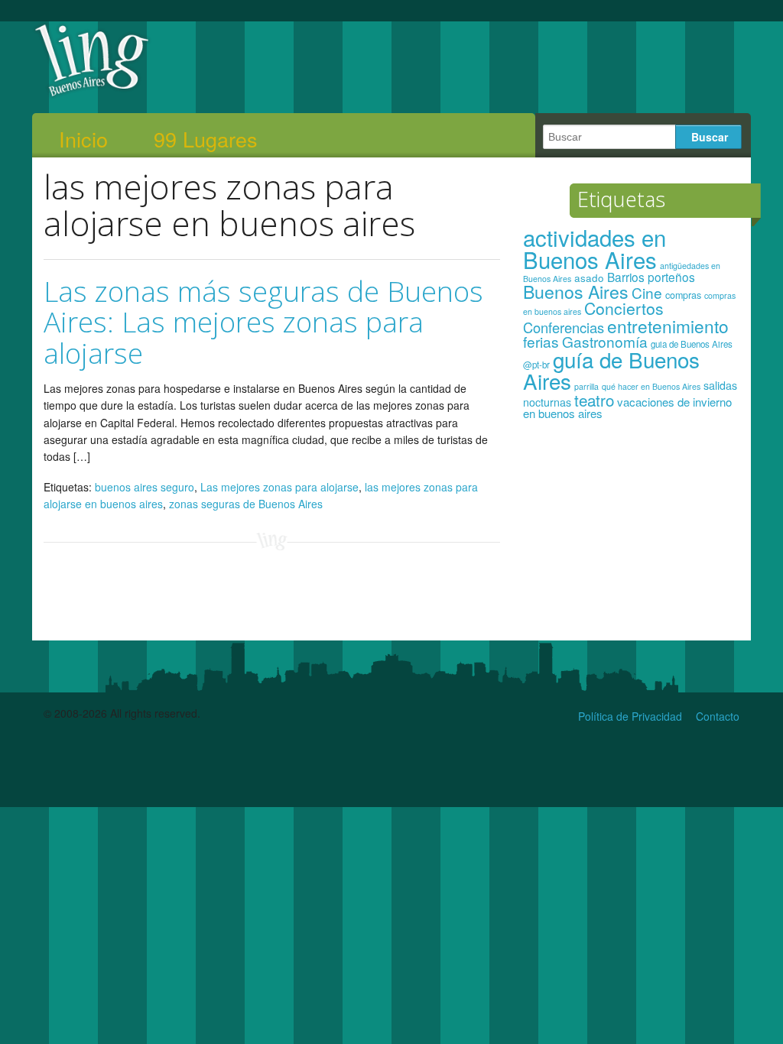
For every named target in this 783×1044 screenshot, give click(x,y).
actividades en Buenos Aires (594, 248)
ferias (541, 341)
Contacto (717, 716)
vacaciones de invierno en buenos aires (627, 408)
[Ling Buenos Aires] (92, 94)
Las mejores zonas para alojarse (279, 486)
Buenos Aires (576, 291)
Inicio (83, 139)
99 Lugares (206, 139)
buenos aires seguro (144, 486)
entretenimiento (668, 325)
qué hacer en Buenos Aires (651, 386)
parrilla (586, 386)
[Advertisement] (631, 537)
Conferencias (563, 327)
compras (683, 295)
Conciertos (624, 308)
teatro (594, 399)
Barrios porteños (651, 276)
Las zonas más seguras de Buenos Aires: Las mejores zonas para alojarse (263, 321)
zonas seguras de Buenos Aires (246, 503)
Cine (647, 292)
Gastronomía (605, 341)
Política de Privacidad (630, 716)
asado (589, 278)
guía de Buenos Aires (611, 370)
